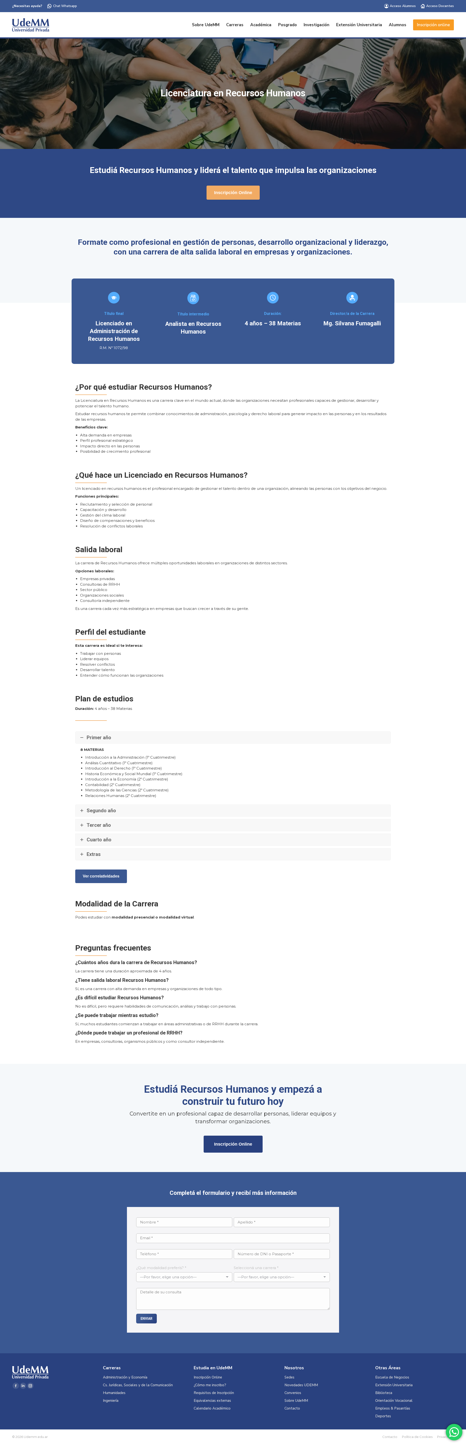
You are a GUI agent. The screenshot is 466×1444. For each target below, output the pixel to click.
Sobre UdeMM (296, 1400)
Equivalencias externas (212, 1400)
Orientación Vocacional (394, 1400)
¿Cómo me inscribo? (210, 1385)
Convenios (292, 1393)
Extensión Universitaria (394, 1385)
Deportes (383, 1416)
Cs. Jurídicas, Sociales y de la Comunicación (138, 1385)
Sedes (289, 1377)
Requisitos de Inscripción (214, 1393)
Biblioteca (383, 1393)
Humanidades (114, 1393)
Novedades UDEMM (301, 1385)
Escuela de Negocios (392, 1377)
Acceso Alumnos (403, 6)
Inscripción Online (208, 1377)
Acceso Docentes (440, 6)
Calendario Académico (212, 1408)
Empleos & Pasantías (392, 1408)
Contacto (292, 1408)
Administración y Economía (125, 1377)
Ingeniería (110, 1400)
